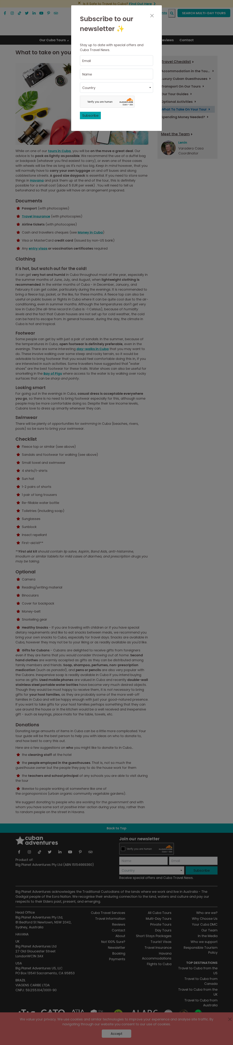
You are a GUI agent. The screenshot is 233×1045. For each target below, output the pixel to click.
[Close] (152, 16)
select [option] (87, 89)
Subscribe (90, 115)
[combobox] (116, 87)
